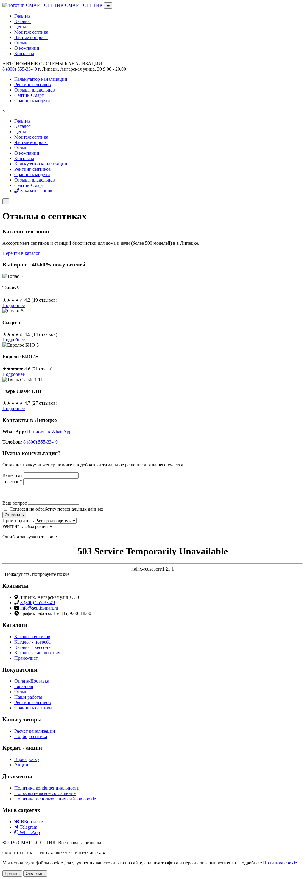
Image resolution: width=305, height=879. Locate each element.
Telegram (27, 827)
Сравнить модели (32, 174)
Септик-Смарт (29, 185)
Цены (20, 131)
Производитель (18, 520)
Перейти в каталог (21, 253)
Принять (12, 873)
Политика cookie (280, 862)
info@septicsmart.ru (39, 607)
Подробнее (13, 305)
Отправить (14, 515)
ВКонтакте (31, 821)
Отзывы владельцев (34, 179)
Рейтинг (10, 526)
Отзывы (22, 147)
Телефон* (12, 481)
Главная (22, 120)
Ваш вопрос (14, 503)
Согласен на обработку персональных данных (56, 508)
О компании (26, 153)
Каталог (22, 126)
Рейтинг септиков (32, 169)
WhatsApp (29, 832)
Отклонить (35, 873)
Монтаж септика (31, 136)
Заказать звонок (35, 190)
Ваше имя (12, 475)
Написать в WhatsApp (49, 431)
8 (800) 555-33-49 (19, 69)
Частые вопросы (31, 142)
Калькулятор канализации (40, 163)
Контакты (24, 158)
